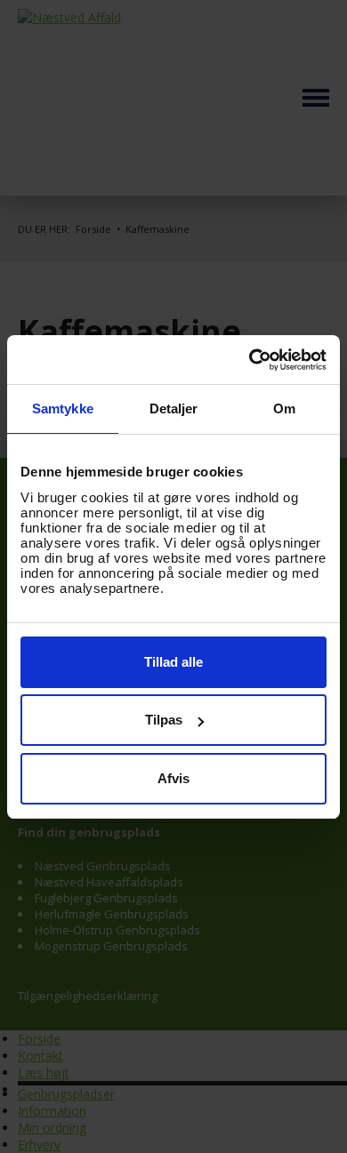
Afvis (173, 778)
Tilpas (163, 719)
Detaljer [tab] (173, 408)
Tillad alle (173, 661)
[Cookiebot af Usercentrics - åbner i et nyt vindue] (250, 360)
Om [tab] (284, 408)
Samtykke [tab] (62, 408)
